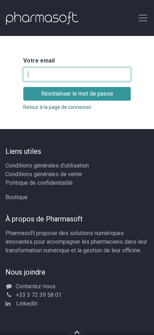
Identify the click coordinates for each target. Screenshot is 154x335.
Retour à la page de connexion (57, 107)
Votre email (39, 60)
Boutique (16, 197)
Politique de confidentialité (39, 182)
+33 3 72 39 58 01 (39, 295)
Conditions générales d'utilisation (47, 165)
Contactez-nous (36, 286)
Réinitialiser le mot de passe (77, 93)
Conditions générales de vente (43, 174)
